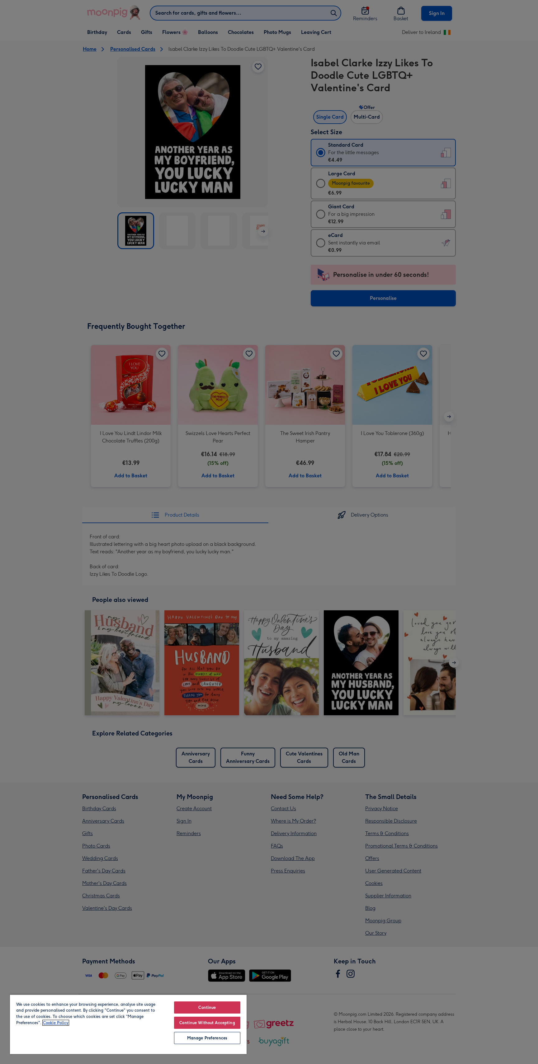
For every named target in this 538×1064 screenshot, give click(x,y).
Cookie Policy (55, 1022)
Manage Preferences (207, 1038)
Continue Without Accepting (207, 1022)
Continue (207, 1007)
